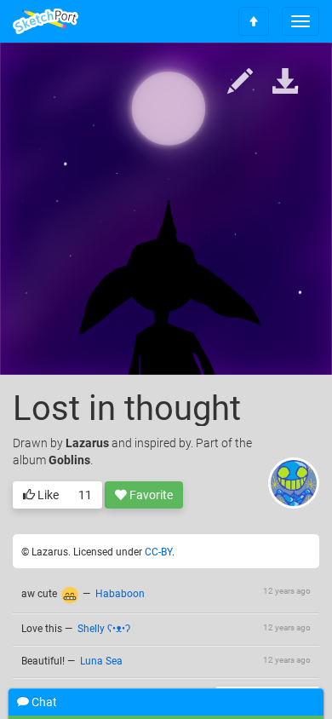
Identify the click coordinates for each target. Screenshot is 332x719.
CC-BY (158, 552)
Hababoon (120, 594)
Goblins (69, 460)
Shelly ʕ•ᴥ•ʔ (103, 629)
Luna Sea (101, 661)
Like (47, 495)
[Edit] (240, 82)
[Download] (285, 82)
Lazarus (87, 443)
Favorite (150, 495)
